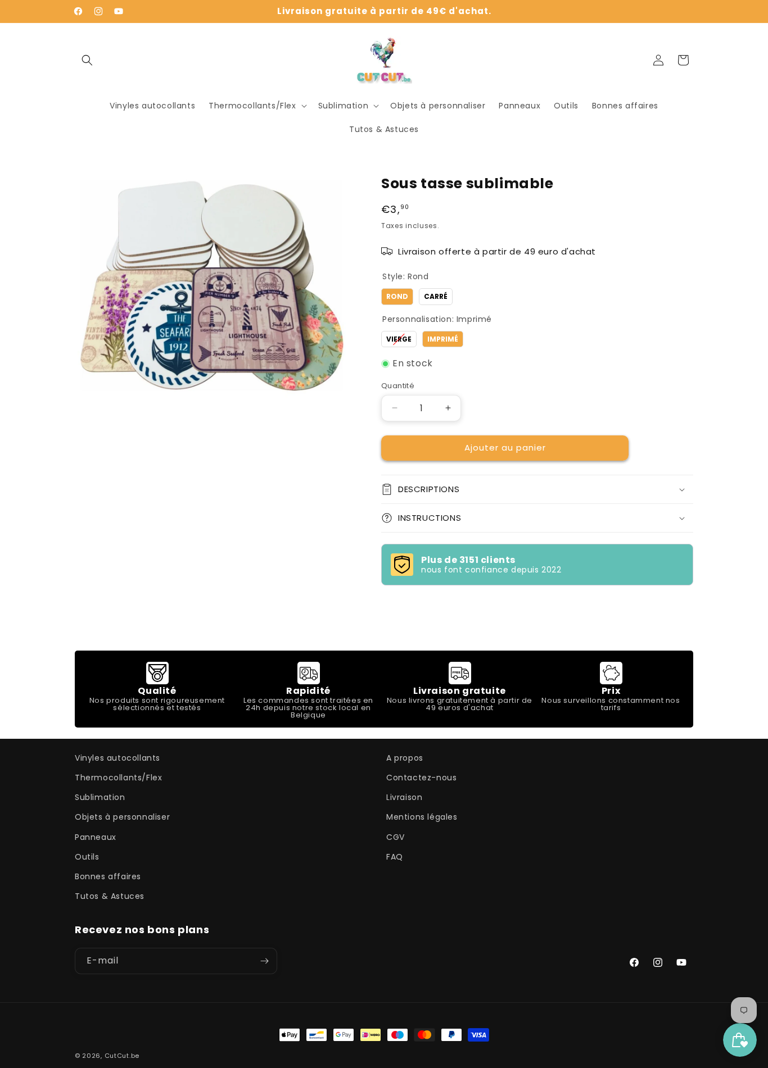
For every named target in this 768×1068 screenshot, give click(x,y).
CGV (395, 837)
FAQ (394, 856)
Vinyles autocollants (117, 757)
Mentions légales (422, 816)
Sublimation (100, 797)
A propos (404, 757)
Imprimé (443, 337)
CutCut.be (122, 1055)
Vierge (399, 337)
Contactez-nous (421, 777)
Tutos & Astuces (109, 896)
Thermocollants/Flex (118, 777)
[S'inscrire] (264, 961)
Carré (435, 294)
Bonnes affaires (108, 876)
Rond (397, 294)
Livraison (404, 797)
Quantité (397, 385)
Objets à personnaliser (122, 816)
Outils (87, 856)
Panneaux (95, 837)
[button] (87, 60)
